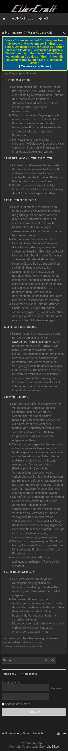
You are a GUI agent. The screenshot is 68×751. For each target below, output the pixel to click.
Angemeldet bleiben (17, 704)
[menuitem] (22, 18)
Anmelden (9, 674)
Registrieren (28, 674)
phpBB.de (53, 746)
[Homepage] (34, 9)
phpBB (41, 743)
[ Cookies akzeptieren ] (35, 66)
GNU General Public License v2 (31, 341)
